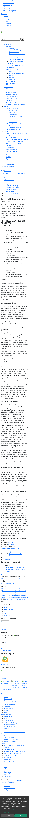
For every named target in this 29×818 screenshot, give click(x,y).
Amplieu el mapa (8, 558)
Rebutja (7, 815)
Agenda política (8, 609)
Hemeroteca (7, 777)
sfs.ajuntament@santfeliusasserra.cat (12, 552)
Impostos (6, 728)
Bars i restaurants (9, 761)
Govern (6, 697)
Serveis (6, 718)
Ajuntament (4, 695)
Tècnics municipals (9, 720)
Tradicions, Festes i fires (11, 755)
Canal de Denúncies (10, 724)
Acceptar (21, 815)
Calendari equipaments (15, 686)
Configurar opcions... (6, 812)
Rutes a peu (7, 757)
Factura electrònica (9, 730)
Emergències (10, 191)
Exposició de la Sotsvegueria (12, 753)
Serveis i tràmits (6, 714)
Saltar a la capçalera (9, 1)
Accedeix (3, 629)
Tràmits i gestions (9, 722)
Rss (5, 775)
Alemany (8, 24)
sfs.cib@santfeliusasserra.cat (10, 548)
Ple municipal (8, 699)
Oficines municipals (9, 716)
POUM (6, 712)
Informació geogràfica (10, 195)
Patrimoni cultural (9, 763)
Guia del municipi (8, 174)
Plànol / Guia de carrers (11, 178)
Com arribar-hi (7, 560)
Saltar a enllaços (7, 9)
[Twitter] (13, 780)
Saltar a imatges (7, 5)
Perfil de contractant (10, 705)
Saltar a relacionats (8, 7)
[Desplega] (12, 171)
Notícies (6, 613)
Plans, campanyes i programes (13, 701)
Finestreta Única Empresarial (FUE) (14, 732)
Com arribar (10, 182)
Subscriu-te (4, 664)
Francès (8, 25)
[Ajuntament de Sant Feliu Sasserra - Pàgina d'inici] (11, 34)
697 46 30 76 (12, 544)
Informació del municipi (11, 193)
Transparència (8, 710)
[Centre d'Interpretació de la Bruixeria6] (13, 597)
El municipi (7, 171)
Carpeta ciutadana (9, 726)
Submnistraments (11, 189)
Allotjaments (7, 759)
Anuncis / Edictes (9, 703)
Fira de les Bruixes (9, 749)
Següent (8, 650)
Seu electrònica (8, 708)
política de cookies (16, 810)
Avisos (5, 611)
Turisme (3, 743)
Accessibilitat (7, 792)
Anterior (3, 650)
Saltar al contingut (8, 3)
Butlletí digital (8, 773)
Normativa (7, 707)
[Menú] (2, 42)
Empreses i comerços (12, 186)
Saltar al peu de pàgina (10, 11)
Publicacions (7, 615)
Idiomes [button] (6, 16)
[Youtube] (4, 782)
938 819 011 (11, 542)
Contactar (4, 14)
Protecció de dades (9, 788)
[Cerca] (22, 39)
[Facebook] (19, 780)
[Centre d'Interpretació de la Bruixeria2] (13, 591)
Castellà (8, 20)
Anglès (8, 22)
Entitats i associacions (12, 188)
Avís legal (6, 790)
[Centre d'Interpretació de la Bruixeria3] (13, 593)
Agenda (6, 607)
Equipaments (22, 173)
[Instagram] (11, 782)
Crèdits (6, 784)
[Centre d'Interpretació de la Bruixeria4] (13, 595)
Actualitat (4, 765)
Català (8, 18)
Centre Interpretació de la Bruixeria (14, 751)
